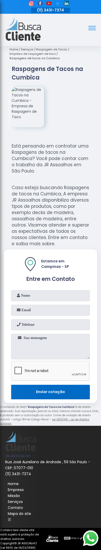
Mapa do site (19, 513)
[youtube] (49, 4)
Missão (14, 495)
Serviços (15, 501)
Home (13, 483)
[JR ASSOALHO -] (23, 39)
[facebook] (40, 4)
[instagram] (31, 4)
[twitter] (57, 4)
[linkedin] (66, 4)
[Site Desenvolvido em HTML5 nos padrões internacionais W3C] (73, 538)
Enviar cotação (50, 391)
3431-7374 (54, 10)
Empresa (16, 489)
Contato (15, 507)
